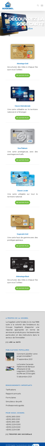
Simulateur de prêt (14, 402)
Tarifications (11, 390)
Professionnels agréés (15, 406)
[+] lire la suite (13, 342)
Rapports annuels (13, 394)
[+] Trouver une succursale (19, 434)
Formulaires (11, 398)
